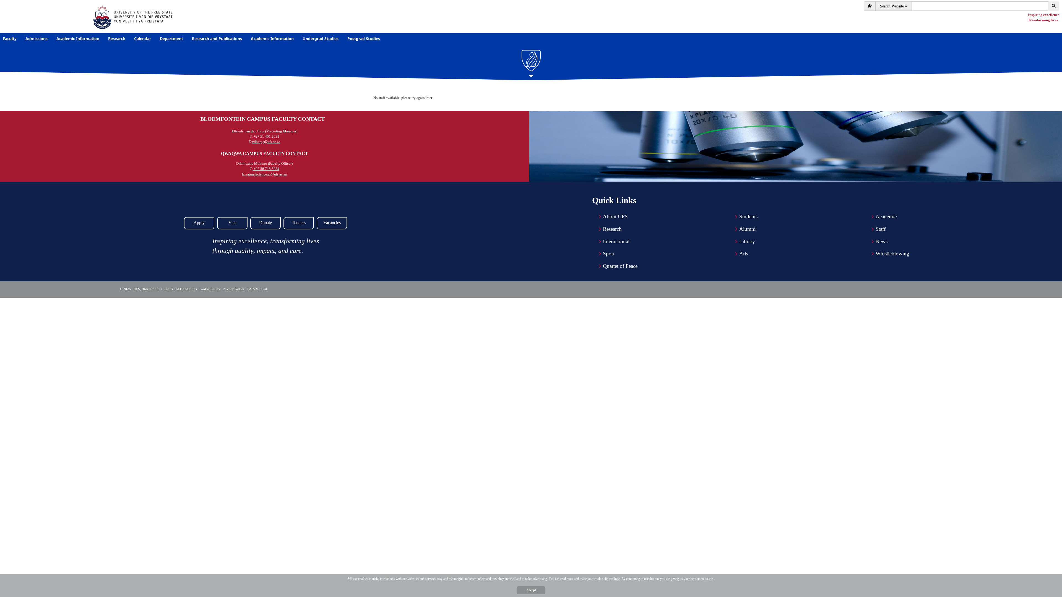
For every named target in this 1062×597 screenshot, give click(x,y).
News (881, 241)
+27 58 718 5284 (266, 169)
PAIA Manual (257, 289)
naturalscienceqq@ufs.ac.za (266, 174)
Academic (886, 216)
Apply (199, 222)
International (616, 241)
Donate (265, 222)
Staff (881, 229)
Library (747, 241)
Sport (609, 253)
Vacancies (332, 222)
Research (612, 229)
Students (748, 216)
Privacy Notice (234, 289)
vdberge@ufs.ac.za (266, 142)
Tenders (299, 222)
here (617, 579)
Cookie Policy (210, 289)
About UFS (615, 216)
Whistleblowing (892, 253)
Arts (743, 253)
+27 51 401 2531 (266, 136)
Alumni (747, 229)
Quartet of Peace (620, 266)
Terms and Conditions (180, 289)
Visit (232, 222)
